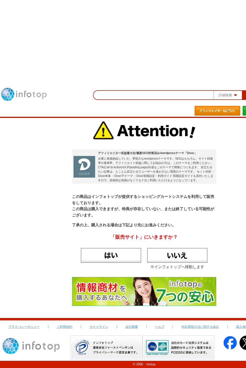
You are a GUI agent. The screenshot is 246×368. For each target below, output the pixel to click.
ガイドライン (99, 327)
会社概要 (131, 327)
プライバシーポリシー (24, 327)
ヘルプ (159, 327)
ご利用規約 (64, 327)
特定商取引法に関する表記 (200, 327)
